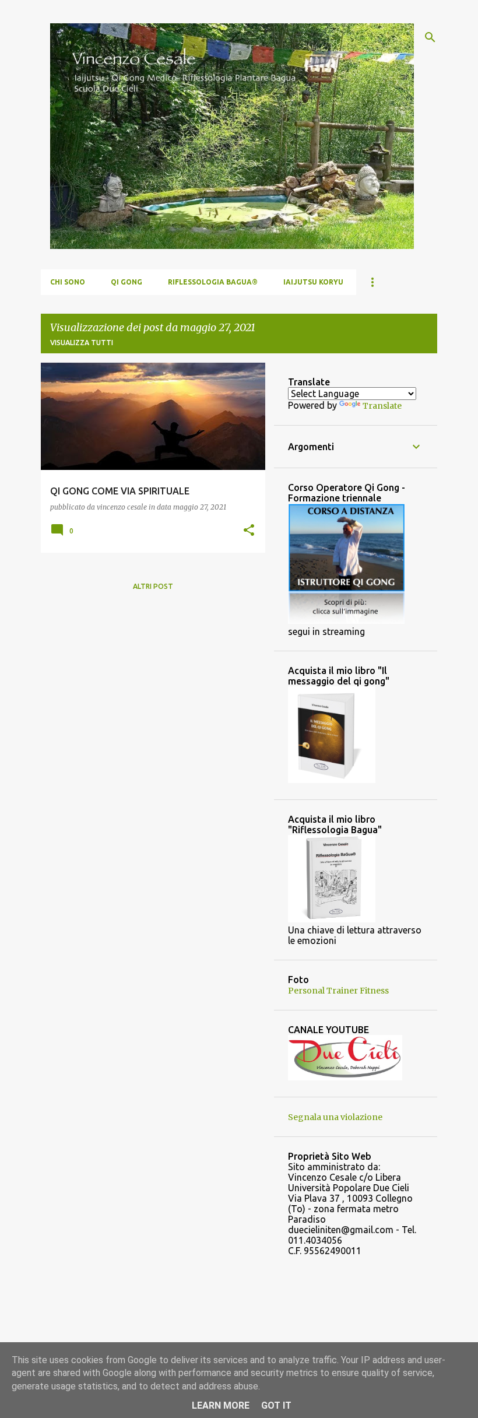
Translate (382, 406)
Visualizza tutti (81, 342)
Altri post (153, 586)
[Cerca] (430, 37)
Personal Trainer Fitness (338, 990)
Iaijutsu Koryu (313, 282)
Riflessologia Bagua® (213, 282)
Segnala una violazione (335, 1117)
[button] (249, 531)
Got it (276, 1405)
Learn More (220, 1405)
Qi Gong (126, 282)
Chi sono (67, 282)
